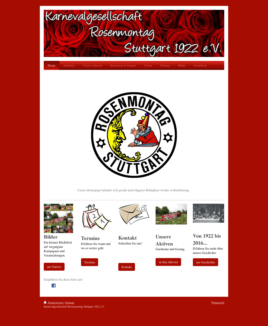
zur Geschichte (205, 262)
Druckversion (55, 302)
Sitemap (69, 302)
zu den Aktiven (168, 262)
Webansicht (217, 302)
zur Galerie (54, 267)
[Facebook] (54, 286)
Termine (89, 262)
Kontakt (126, 267)
